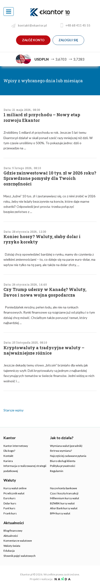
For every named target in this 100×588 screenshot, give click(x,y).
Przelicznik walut (13, 493)
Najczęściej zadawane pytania (68, 456)
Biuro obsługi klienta (62, 461)
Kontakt (8, 456)
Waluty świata (11, 545)
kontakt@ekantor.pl (32, 25)
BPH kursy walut (60, 513)
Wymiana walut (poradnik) (66, 446)
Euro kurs (9, 498)
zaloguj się (68, 40)
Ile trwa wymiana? (61, 450)
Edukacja (9, 550)
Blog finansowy (12, 530)
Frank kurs (10, 513)
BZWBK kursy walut (62, 503)
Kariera (8, 461)
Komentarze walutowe (17, 540)
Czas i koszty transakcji (64, 493)
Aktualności (10, 535)
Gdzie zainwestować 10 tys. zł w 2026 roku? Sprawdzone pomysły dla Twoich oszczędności (49, 178)
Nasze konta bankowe (63, 488)
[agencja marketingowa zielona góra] (61, 579)
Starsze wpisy (13, 410)
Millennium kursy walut (64, 498)
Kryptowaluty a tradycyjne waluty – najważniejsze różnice (43, 350)
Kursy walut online (15, 488)
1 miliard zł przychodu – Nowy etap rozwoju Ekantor (41, 117)
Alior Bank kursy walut (63, 508)
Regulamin (56, 471)
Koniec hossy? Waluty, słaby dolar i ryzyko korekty (41, 239)
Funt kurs (9, 508)
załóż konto (33, 40)
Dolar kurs (9, 503)
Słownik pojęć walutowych (19, 555)
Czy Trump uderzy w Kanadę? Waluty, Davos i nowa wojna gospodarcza (44, 292)
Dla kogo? (9, 450)
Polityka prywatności (62, 466)
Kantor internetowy (15, 446)
